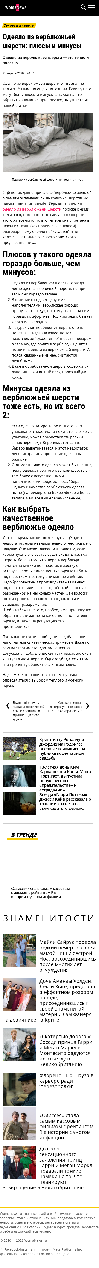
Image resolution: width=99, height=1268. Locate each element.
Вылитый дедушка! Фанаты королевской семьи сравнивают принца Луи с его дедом (25, 711)
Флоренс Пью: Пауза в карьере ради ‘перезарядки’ (66, 1081)
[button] (82, 7)
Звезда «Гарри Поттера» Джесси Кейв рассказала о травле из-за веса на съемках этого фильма (65, 801)
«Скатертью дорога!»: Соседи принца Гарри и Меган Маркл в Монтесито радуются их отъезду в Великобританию (65, 1050)
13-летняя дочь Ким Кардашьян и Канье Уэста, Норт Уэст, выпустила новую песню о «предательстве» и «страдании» (65, 778)
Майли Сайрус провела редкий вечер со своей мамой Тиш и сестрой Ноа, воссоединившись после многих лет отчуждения (67, 956)
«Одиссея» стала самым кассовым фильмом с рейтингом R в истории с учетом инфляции (40, 892)
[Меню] (91, 7)
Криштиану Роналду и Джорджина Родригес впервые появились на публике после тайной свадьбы (62, 749)
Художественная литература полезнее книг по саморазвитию (69, 707)
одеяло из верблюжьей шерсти (32, 209)
